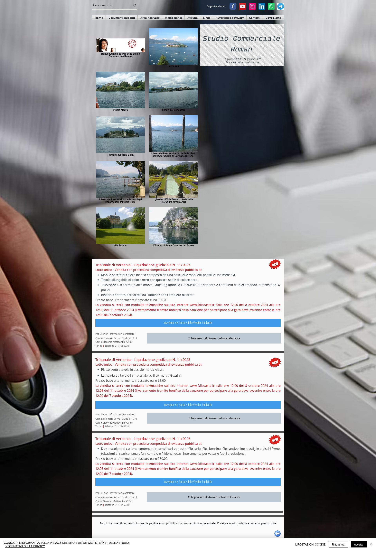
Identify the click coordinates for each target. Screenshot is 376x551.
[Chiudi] (371, 544)
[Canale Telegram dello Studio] (280, 6)
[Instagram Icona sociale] (252, 6)
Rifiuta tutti (338, 544)
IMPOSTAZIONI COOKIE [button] (310, 544)
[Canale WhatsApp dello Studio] (271, 6)
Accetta (358, 544)
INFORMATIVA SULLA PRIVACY (25, 546)
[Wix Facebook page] (233, 6)
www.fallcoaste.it (202, 305)
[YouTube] (242, 6)
